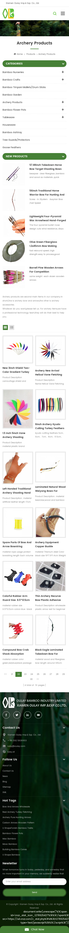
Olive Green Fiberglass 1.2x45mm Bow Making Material (43, 244)
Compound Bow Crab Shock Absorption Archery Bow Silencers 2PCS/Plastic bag (16, 652)
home (20, 54)
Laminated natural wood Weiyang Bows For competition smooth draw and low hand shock (50, 489)
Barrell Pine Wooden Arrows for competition (46, 270)
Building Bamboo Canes (15, 849)
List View (11, 327)
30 (31, 679)
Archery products (12, 102)
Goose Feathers (12, 147)
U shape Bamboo (11, 854)
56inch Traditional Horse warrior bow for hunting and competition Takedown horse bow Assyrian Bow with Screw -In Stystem (47, 193)
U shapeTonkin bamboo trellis (18, 828)
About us (7, 765)
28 (57, 674)
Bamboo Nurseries (13, 72)
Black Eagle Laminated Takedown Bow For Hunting (49, 652)
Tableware (9, 117)
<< (5, 674)
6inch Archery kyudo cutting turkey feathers (49, 426)
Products (30, 54)
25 (38, 674)
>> (38, 679)
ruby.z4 (11, 752)
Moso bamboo (10, 844)
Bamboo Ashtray (12, 132)
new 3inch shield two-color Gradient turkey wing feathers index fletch (16, 370)
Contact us (8, 771)
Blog (5, 781)
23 (25, 674)
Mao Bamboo (9, 838)
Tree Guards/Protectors (16, 140)
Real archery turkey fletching (17, 812)
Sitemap (7, 787)
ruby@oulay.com (16, 746)
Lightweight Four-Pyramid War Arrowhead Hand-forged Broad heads (47, 219)
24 (31, 674)
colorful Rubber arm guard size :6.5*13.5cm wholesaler (16, 598)
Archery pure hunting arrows (17, 817)
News (5, 776)
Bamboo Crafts (11, 80)
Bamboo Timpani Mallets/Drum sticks (24, 87)
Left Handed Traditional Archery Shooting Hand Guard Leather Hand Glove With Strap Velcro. (17, 491)
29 (63, 674)
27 (51, 674)
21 (12, 674)
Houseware (9, 125)
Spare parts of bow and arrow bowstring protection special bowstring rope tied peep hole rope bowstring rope (17, 545)
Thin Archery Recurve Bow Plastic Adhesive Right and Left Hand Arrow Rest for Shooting (49, 598)
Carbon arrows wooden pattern (18, 822)
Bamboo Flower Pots (14, 110)
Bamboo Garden (12, 95)
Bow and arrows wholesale (16, 806)
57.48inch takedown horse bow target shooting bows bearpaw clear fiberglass (45, 167)
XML (4, 792)
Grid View (5, 327)
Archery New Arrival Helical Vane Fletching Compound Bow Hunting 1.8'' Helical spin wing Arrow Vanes (50, 373)
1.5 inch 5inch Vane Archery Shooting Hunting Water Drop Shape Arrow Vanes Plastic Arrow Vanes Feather (15, 435)
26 (44, 674)
